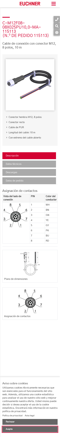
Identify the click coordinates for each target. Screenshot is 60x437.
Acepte (9, 429)
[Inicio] (30, 4)
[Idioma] (57, 32)
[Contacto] (57, 19)
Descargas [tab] (11, 172)
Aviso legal (29, 416)
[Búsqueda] (57, 26)
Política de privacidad (12, 416)
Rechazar (10, 422)
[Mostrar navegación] (53, 4)
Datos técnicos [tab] (13, 164)
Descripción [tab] (12, 155)
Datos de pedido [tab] (14, 181)
